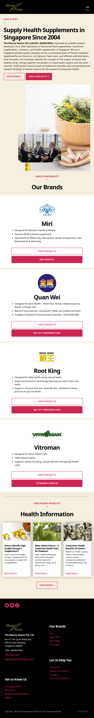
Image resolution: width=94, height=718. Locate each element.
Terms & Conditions (59, 678)
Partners (53, 674)
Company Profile (13, 686)
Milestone (10, 690)
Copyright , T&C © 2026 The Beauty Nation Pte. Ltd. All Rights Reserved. (33, 711)
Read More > (10, 573)
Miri (51, 633)
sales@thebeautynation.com (19, 659)
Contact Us (54, 667)
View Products (47, 251)
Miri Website (47, 259)
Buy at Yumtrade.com (47, 333)
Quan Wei (54, 637)
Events (8, 697)
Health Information (59, 670)
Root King (54, 640)
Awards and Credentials (17, 693)
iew (47, 585)
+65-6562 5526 (12, 654)
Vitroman (54, 644)
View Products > (39, 76)
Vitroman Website (47, 483)
